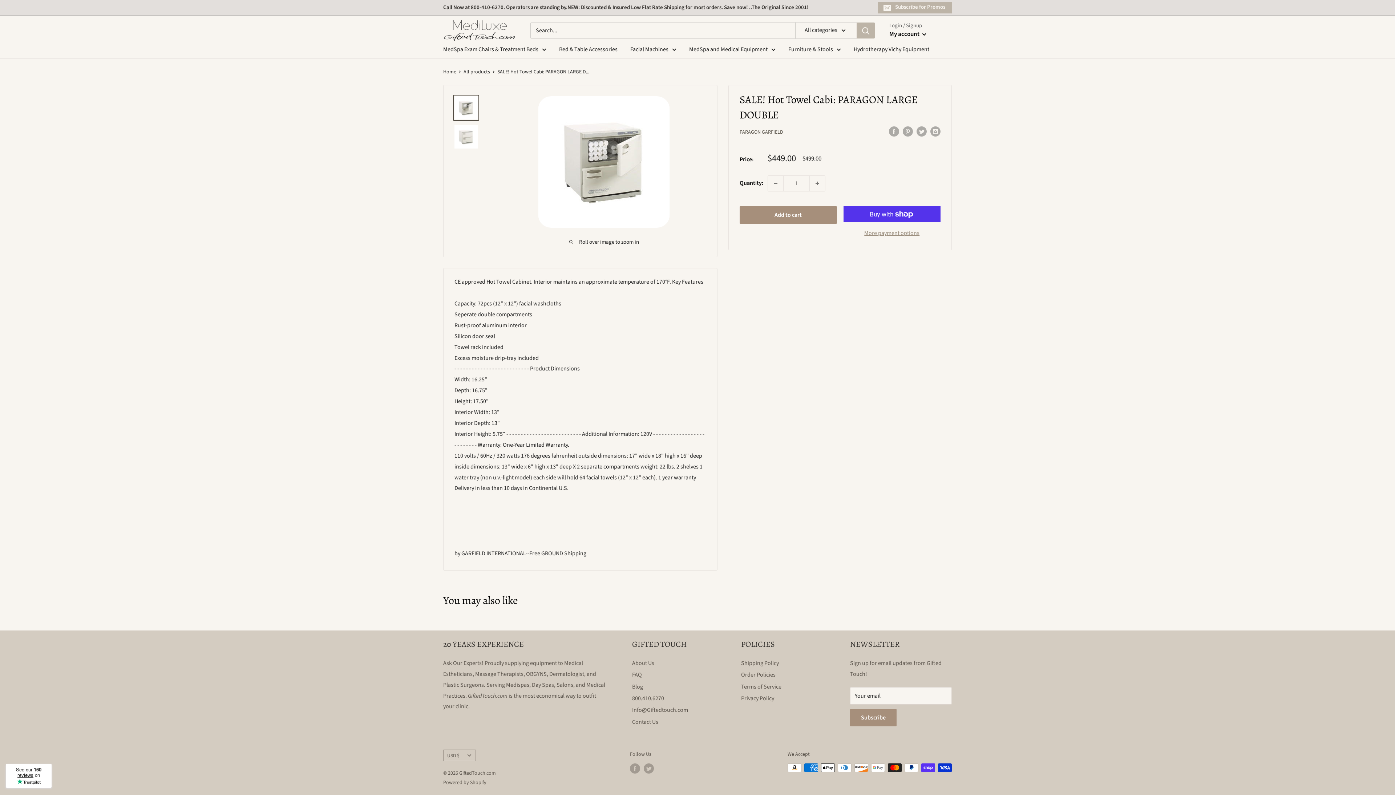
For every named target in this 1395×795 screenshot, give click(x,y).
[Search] (866, 30)
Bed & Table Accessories (588, 49)
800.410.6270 (648, 698)
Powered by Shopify (464, 782)
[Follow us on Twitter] (649, 768)
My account (905, 34)
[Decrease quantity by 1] (775, 183)
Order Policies (758, 675)
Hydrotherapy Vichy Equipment (891, 49)
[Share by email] (935, 131)
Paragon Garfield (761, 132)
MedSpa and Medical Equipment (728, 49)
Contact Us (645, 722)
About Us (643, 663)
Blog (637, 687)
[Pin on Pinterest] (908, 131)
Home (449, 72)
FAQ (637, 675)
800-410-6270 (487, 7)
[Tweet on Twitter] (922, 131)
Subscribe (873, 718)
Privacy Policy (757, 698)
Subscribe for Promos (920, 7)
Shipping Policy (760, 663)
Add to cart (788, 215)
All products (477, 72)
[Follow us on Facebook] (635, 768)
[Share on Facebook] (894, 131)
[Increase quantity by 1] (817, 183)
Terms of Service (761, 687)
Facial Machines (649, 49)
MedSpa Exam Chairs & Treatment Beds (490, 49)
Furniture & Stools (810, 49)
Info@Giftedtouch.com (660, 710)
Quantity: (751, 183)
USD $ (453, 755)
